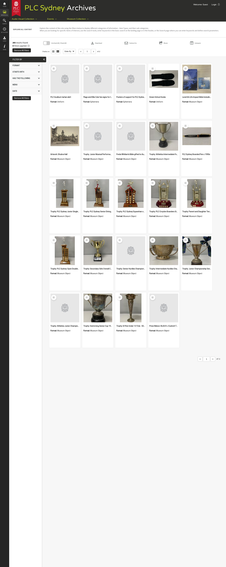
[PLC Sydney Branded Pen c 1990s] (196, 136)
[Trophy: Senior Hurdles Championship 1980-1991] (130, 250)
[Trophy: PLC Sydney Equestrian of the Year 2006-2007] (130, 193)
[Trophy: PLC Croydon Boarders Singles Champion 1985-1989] (163, 193)
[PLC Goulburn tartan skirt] (64, 79)
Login (4, 41)
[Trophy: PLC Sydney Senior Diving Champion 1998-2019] (97, 193)
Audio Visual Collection (23, 19)
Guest (205, 4)
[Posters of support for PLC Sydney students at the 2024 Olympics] (130, 79)
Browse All (4, 15)
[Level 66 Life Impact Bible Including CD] (196, 79)
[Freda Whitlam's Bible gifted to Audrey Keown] (130, 136)
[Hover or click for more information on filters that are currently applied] (28, 45)
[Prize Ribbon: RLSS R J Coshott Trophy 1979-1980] (163, 308)
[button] (130, 43)
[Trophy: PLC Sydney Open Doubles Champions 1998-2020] (64, 250)
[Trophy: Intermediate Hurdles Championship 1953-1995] (163, 250)
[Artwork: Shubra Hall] (64, 136)
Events (50, 19)
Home (4, 6)
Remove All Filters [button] (21, 50)
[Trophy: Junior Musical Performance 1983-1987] (97, 136)
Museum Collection (76, 19)
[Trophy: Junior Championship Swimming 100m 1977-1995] (196, 250)
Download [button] (96, 43)
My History (4, 32)
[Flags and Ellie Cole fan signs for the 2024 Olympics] (97, 79)
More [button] (4, 49)
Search (4, 24)
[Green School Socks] (163, 79)
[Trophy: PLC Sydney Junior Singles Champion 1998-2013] (64, 193)
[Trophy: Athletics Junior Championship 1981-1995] (64, 308)
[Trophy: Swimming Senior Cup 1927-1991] (97, 308)
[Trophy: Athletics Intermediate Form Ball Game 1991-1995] (163, 136)
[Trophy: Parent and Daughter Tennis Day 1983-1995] (196, 193)
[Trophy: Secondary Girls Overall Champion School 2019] (97, 250)
